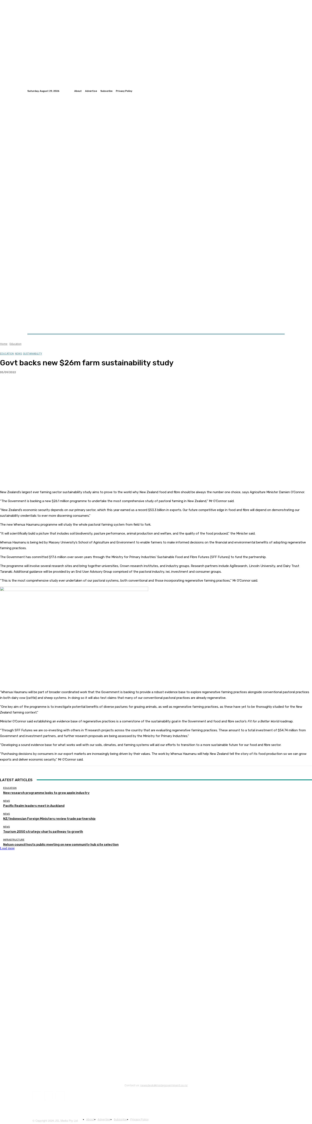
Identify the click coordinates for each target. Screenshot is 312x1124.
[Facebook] (271, 91)
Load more (7, 848)
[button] (280, 324)
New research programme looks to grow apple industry (46, 793)
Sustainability (32, 353)
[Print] (68, 386)
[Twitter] (277, 91)
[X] (22, 386)
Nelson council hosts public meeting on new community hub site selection (61, 844)
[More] (83, 385)
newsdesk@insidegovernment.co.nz (164, 1085)
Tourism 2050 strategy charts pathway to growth (43, 832)
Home (3, 344)
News (18, 353)
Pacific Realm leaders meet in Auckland (34, 806)
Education (15, 344)
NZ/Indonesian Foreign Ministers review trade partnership (49, 819)
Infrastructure (13, 840)
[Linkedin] (282, 91)
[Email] (53, 386)
